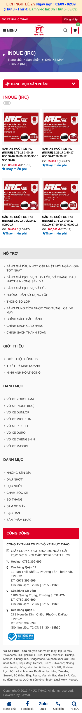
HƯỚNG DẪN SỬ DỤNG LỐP (27, 295)
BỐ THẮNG (15, 499)
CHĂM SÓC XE (17, 492)
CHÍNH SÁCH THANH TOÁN (26, 332)
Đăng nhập (71, 19)
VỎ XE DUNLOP (18, 412)
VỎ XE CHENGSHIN (21, 439)
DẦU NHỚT (15, 479)
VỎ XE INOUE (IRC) (21, 406)
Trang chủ (15, 59)
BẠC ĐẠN (13, 513)
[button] (10, 30)
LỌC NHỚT (15, 486)
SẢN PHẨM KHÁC (19, 519)
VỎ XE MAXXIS (17, 446)
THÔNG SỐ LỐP (18, 301)
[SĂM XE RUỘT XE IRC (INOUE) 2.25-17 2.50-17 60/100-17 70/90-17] (61, 138)
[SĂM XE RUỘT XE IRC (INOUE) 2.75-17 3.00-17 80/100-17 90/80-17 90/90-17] (61, 207)
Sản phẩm (33, 59)
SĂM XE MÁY (54, 59)
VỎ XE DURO (16, 432)
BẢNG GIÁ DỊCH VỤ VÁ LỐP (26, 288)
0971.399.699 (26, 580)
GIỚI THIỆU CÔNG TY (22, 359)
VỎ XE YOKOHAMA (20, 399)
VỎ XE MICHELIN (19, 419)
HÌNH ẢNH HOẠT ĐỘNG (24, 372)
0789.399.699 (32, 561)
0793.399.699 (26, 623)
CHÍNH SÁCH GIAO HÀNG (25, 325)
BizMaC (26, 695)
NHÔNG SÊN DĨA (19, 472)
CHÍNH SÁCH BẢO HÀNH (24, 319)
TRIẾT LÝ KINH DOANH (23, 365)
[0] (75, 30)
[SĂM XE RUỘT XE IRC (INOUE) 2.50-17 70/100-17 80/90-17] (21, 207)
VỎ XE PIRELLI (17, 426)
